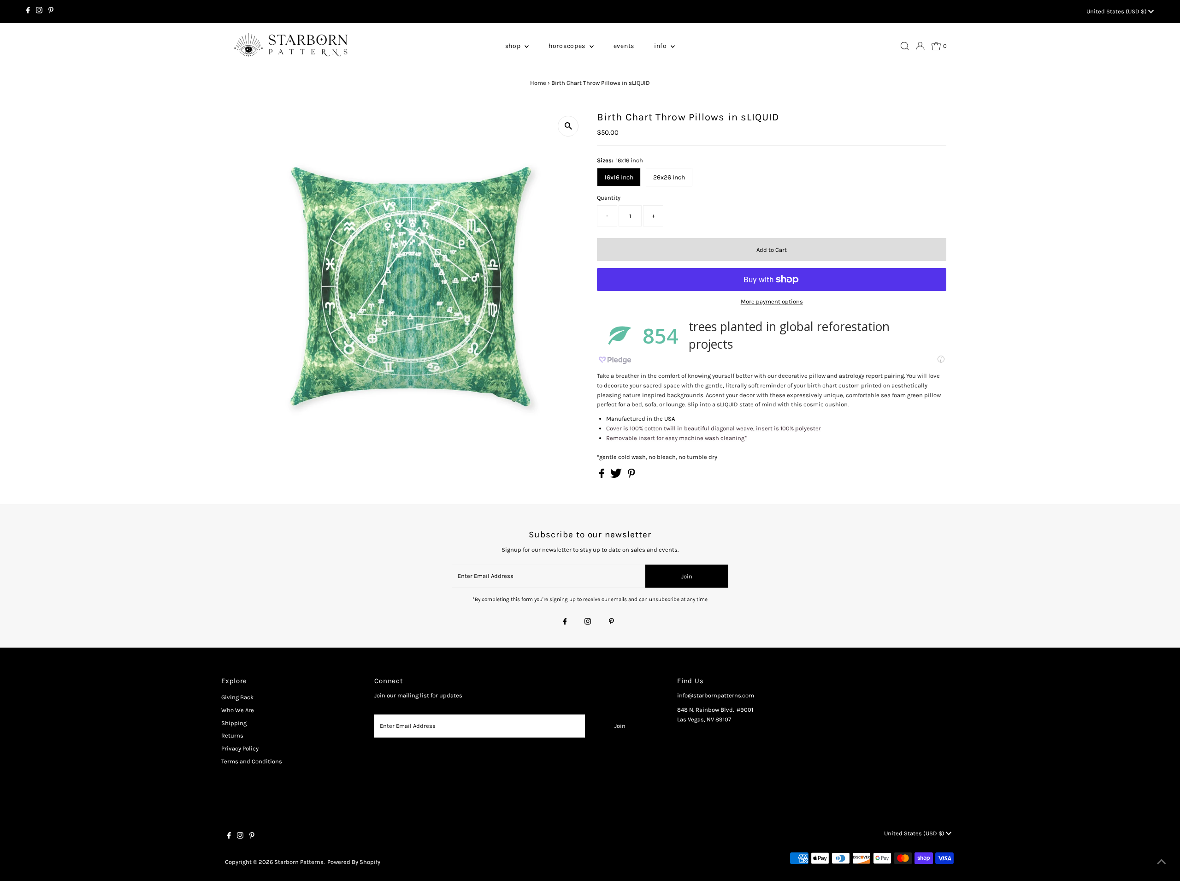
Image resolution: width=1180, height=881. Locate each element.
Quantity (608, 197)
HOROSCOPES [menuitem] (568, 46)
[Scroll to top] (1161, 862)
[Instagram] (39, 11)
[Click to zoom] (568, 126)
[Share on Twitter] (616, 475)
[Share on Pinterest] (631, 475)
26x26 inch (669, 177)
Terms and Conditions (251, 761)
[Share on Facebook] (602, 475)
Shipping (234, 723)
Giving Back (237, 697)
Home (538, 82)
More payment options (772, 301)
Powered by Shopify (353, 861)
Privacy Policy (240, 748)
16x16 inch (618, 177)
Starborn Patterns (299, 861)
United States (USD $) (1117, 11)
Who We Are (237, 710)
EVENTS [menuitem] (624, 46)
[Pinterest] (51, 11)
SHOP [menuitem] (514, 46)
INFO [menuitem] (661, 46)
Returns (232, 735)
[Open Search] (905, 46)
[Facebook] (28, 11)
